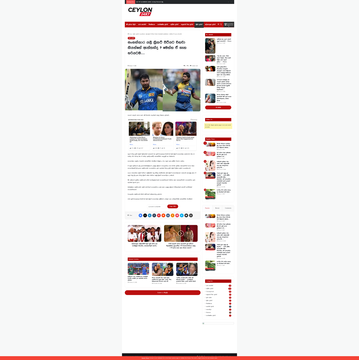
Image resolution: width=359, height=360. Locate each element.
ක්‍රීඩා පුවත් (199, 24)
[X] (145, 215)
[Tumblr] (154, 215)
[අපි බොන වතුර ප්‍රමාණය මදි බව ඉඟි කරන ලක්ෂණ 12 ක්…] (210, 154)
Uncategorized (210, 291)
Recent (217, 208)
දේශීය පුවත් (174, 24)
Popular (207, 208)
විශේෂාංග (152, 24)
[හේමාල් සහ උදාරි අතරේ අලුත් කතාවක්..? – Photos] (210, 46)
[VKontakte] (168, 215)
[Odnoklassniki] (172, 215)
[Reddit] (163, 215)
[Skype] (182, 215)
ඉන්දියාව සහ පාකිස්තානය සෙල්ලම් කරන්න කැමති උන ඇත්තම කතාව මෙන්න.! (138, 278)
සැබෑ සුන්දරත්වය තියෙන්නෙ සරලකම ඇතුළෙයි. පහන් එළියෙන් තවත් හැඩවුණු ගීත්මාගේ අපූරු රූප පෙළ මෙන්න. (224, 70)
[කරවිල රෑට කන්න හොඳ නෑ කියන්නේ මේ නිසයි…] (210, 194)
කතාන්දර (208, 309)
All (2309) (218, 107)
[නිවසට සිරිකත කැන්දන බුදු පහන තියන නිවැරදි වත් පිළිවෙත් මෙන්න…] (210, 144)
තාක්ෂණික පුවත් (163, 24)
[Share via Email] (186, 215)
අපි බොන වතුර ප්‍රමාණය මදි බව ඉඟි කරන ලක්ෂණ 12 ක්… (224, 154)
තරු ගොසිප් (142, 24)
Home (130, 34)
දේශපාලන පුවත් (210, 24)
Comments (228, 208)
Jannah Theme (145, 358)
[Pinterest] (159, 215)
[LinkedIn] (150, 215)
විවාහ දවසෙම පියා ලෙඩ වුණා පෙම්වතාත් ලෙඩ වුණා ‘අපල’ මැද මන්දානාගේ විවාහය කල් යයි (161, 279)
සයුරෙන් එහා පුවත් (187, 24)
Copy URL (173, 206)
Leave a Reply (163, 292)
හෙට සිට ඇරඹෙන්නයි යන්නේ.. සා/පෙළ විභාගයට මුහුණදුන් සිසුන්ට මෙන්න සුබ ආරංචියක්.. (159, 2)
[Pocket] (177, 215)
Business (208, 312)
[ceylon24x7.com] (140, 13)
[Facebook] (140, 215)
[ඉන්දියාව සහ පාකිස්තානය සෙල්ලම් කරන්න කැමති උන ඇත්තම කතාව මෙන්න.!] (138, 269)
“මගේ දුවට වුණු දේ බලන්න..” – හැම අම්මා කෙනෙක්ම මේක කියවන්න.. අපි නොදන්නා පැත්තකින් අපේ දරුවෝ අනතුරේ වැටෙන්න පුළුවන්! (224, 179)
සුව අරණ (208, 297)
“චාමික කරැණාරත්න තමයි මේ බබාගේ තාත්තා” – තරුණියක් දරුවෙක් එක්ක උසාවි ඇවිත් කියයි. (186, 279)
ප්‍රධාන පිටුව (132, 24)
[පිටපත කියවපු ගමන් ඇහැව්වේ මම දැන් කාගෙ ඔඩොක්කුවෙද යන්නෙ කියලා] (210, 98)
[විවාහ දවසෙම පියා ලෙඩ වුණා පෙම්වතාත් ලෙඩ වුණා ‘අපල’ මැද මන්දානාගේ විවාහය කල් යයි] (162, 269)
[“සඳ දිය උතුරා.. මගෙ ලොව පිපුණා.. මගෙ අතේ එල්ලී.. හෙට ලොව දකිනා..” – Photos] (210, 58)
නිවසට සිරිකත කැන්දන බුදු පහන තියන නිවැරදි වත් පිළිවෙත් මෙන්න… (223, 145)
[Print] (191, 215)
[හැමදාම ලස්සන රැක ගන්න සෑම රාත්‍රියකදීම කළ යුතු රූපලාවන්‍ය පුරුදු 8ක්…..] (210, 166)
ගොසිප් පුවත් (210, 306)
